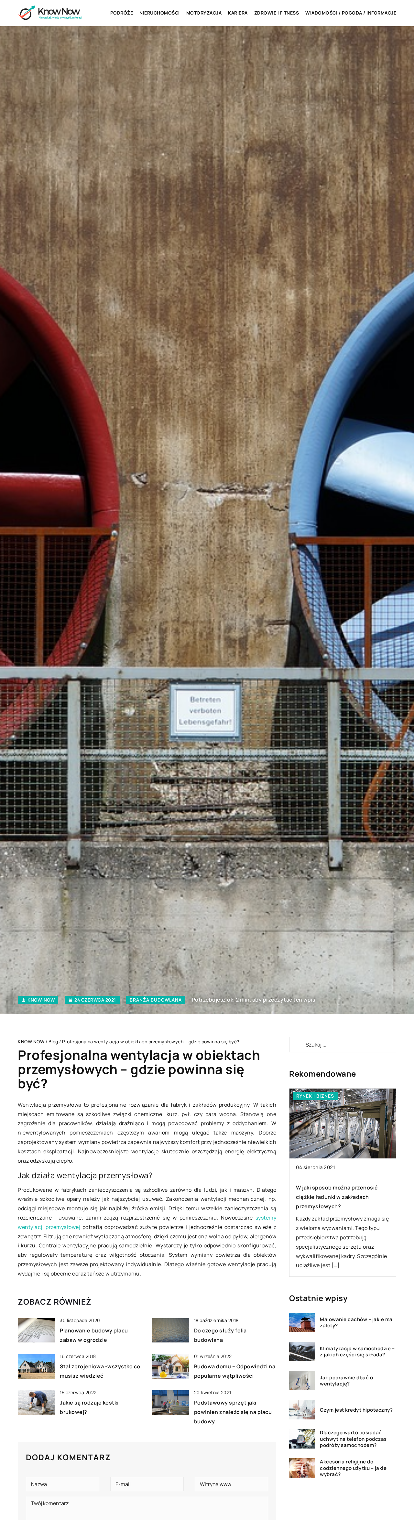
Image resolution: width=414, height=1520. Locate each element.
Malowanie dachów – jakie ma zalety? (356, 1322)
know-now (41, 1000)
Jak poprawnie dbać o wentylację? (346, 1380)
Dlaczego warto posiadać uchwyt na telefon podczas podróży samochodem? (353, 1439)
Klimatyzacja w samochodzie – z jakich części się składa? (357, 1351)
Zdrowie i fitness (276, 13)
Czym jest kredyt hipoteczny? (356, 1410)
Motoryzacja (204, 13)
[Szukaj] (297, 1044)
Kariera (238, 13)
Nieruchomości (159, 13)
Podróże (121, 13)
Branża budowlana (156, 1000)
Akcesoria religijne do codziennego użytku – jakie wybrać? (353, 1468)
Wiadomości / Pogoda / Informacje (350, 13)
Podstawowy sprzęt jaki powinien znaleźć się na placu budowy (233, 1412)
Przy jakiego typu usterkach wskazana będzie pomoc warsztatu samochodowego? (342, 1197)
